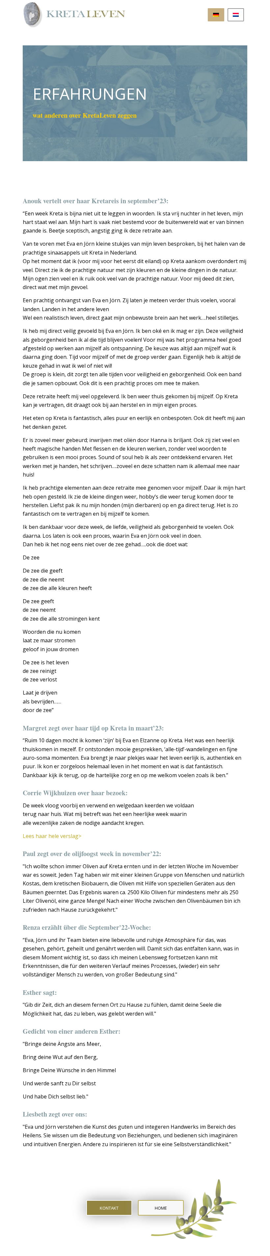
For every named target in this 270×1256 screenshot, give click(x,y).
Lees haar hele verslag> (52, 836)
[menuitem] (216, 15)
